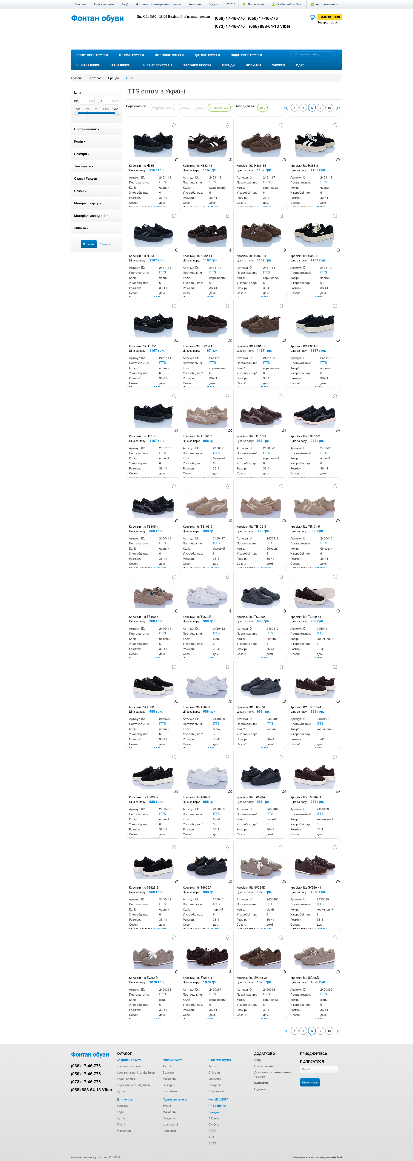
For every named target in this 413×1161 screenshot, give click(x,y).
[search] (291, 54)
